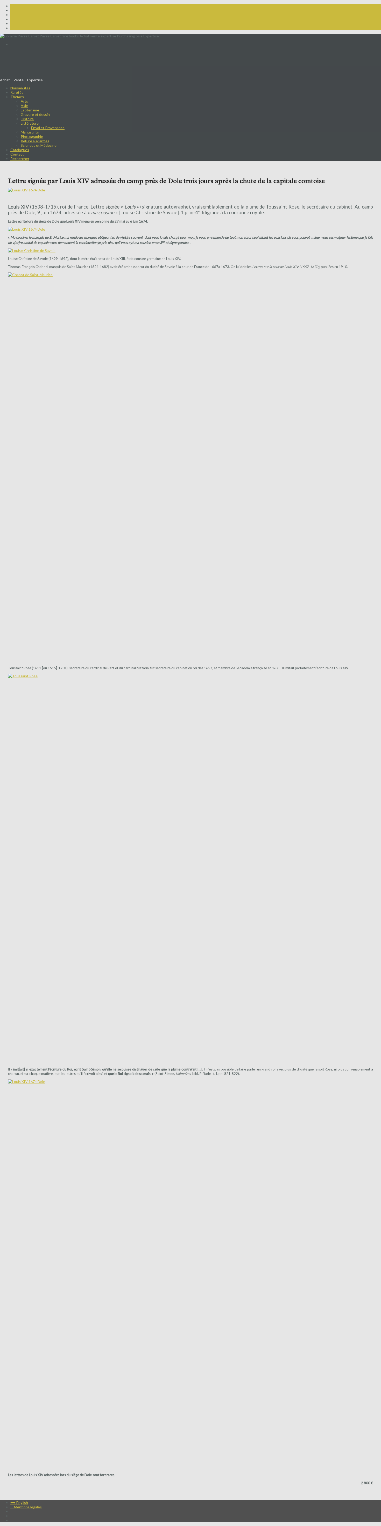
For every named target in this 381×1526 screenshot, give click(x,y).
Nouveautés (20, 88)
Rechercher (19, 158)
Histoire (27, 119)
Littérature (30, 123)
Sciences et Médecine (39, 145)
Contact (17, 154)
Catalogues (19, 150)
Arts (24, 101)
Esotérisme (30, 110)
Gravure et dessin (35, 114)
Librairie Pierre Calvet (37, 66)
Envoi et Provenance (48, 127)
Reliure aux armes (35, 141)
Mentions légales (26, 1507)
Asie (24, 105)
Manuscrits (30, 132)
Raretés (16, 92)
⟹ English (19, 44)
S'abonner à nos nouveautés (23, 52)
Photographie (32, 136)
